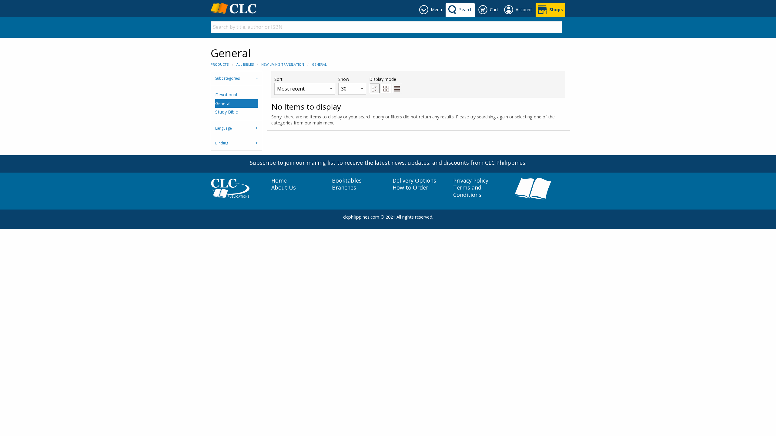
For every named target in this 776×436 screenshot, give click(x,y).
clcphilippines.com (361, 217)
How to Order (410, 187)
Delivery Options (414, 180)
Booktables (347, 180)
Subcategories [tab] (227, 78)
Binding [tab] (221, 143)
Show (343, 79)
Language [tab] (223, 128)
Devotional (226, 94)
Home (279, 180)
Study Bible (226, 112)
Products (220, 64)
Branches (344, 187)
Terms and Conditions (467, 191)
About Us (283, 187)
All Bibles (245, 64)
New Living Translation (282, 64)
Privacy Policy (470, 180)
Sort (278, 79)
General (319, 64)
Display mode (382, 79)
